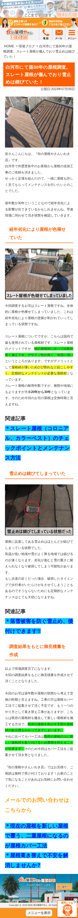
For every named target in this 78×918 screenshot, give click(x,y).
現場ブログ (27, 46)
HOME (9, 46)
